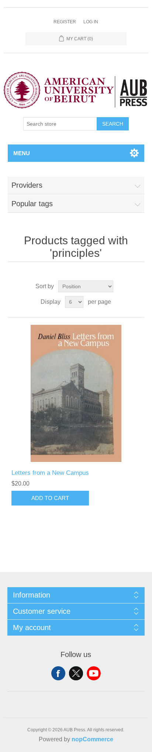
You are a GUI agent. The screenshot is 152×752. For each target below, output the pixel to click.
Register (64, 21)
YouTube (94, 673)
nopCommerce (92, 739)
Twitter (76, 673)
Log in (90, 21)
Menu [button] (21, 153)
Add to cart (50, 498)
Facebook (58, 673)
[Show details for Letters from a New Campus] (76, 393)
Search (112, 124)
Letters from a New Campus (50, 472)
